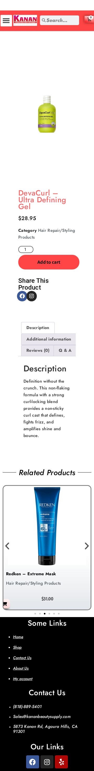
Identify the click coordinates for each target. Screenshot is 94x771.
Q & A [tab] (65, 350)
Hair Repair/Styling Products (33, 583)
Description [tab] (37, 328)
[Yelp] (61, 761)
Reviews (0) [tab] (37, 350)
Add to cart (48, 262)
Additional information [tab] (48, 339)
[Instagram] (31, 296)
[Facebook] (22, 296)
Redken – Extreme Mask (31, 574)
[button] (6, 20)
